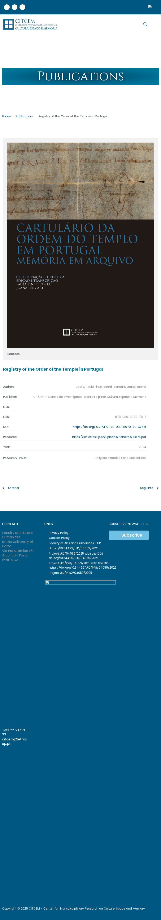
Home (6, 116)
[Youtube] (22, 7)
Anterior (13, 488)
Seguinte (146, 488)
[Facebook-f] (139, 736)
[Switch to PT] (151, 7)
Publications (25, 116)
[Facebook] (7, 7)
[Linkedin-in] (144, 736)
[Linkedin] (14, 7)
